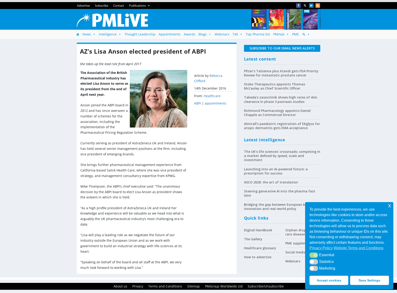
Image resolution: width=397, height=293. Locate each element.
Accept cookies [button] (329, 280)
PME (295, 34)
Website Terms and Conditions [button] (358, 248)
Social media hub (299, 252)
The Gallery (253, 239)
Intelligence (108, 34)
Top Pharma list (258, 34)
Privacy (137, 286)
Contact (118, 6)
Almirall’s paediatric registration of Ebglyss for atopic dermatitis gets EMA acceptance (282, 126)
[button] (313, 255)
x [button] (389, 205)
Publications (137, 6)
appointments (215, 103)
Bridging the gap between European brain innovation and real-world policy (278, 206)
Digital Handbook (258, 230)
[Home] (77, 34)
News (86, 34)
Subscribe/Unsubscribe (266, 286)
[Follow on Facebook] (298, 5)
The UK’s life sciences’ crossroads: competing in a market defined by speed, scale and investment (282, 155)
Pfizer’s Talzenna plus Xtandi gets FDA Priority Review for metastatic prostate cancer (281, 73)
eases (302, 234)
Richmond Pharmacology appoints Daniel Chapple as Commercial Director (277, 112)
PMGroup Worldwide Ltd (224, 286)
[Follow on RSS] (317, 5)
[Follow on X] (305, 5)
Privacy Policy (321, 248)
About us (120, 286)
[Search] (306, 34)
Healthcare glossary (260, 248)
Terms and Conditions (165, 286)
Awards (189, 34)
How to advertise (257, 257)
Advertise (83, 6)
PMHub (278, 34)
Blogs (202, 34)
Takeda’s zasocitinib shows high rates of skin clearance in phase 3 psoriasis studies (280, 99)
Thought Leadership (140, 34)
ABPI (197, 103)
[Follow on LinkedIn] (311, 5)
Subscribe (101, 6)
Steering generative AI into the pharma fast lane (279, 193)
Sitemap (193, 286)
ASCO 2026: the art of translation (271, 182)
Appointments (170, 34)
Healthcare (212, 96)
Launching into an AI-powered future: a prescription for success (276, 171)
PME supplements (299, 243)
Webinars (222, 34)
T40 (235, 34)
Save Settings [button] (369, 280)
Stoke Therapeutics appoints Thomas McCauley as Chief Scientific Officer (274, 86)
